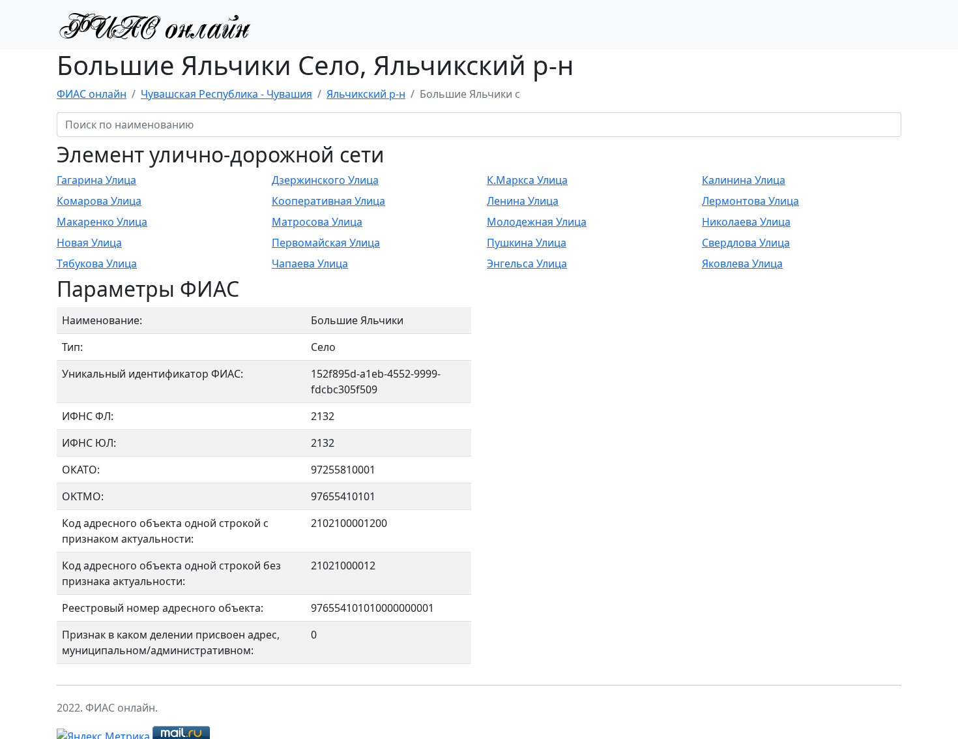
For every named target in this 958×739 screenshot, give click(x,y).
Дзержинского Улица (325, 180)
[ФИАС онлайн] (154, 24)
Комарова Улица (99, 201)
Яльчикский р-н (366, 94)
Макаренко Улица (102, 222)
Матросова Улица (317, 222)
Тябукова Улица (97, 263)
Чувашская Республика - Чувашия (226, 94)
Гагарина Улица (96, 180)
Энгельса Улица (527, 263)
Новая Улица (89, 242)
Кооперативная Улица (328, 201)
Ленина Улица (523, 201)
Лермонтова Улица (750, 201)
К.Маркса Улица (527, 180)
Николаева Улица (746, 222)
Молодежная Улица (537, 222)
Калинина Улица (743, 180)
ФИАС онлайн (91, 94)
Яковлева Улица (742, 263)
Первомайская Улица (326, 242)
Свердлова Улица (746, 242)
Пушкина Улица (526, 242)
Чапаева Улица (310, 263)
